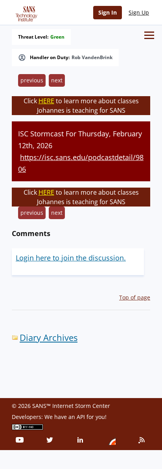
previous (31, 80)
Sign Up (139, 12)
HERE (46, 101)
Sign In (107, 12)
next (57, 80)
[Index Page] (25, 12)
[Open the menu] (149, 35)
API (81, 417)
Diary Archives (48, 337)
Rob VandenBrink (92, 57)
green (57, 37)
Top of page (134, 297)
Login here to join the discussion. (71, 257)
